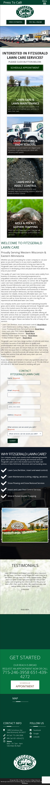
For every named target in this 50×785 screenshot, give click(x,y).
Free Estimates (15, 22)
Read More (42, 325)
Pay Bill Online (35, 22)
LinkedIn (36, 737)
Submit (13, 441)
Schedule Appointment (25, 67)
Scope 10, (23, 781)
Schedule (25, 685)
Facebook (37, 730)
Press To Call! (12, 2)
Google (36, 733)
